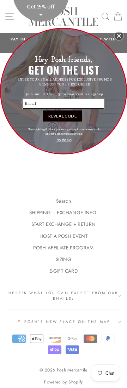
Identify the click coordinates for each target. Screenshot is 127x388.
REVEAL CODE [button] (62, 115)
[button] (119, 36)
